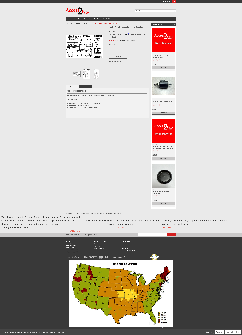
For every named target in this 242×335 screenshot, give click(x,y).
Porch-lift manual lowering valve (162, 101)
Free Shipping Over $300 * (102, 19)
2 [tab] (164, 208)
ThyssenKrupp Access (87, 23)
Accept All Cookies (232, 332)
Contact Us (87, 19)
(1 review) (123, 40)
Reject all (219, 332)
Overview (72, 86)
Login (163, 1)
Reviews (86, 86)
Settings (209, 332)
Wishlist (96, 244)
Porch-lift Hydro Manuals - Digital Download (106, 23)
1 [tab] (162, 208)
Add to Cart (163, 67)
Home (69, 19)
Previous (67, 46)
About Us (77, 19)
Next (105, 46)
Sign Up (169, 1)
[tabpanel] (163, 49)
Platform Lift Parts (75, 23)
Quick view (163, 96)
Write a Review (131, 40)
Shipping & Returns (99, 248)
